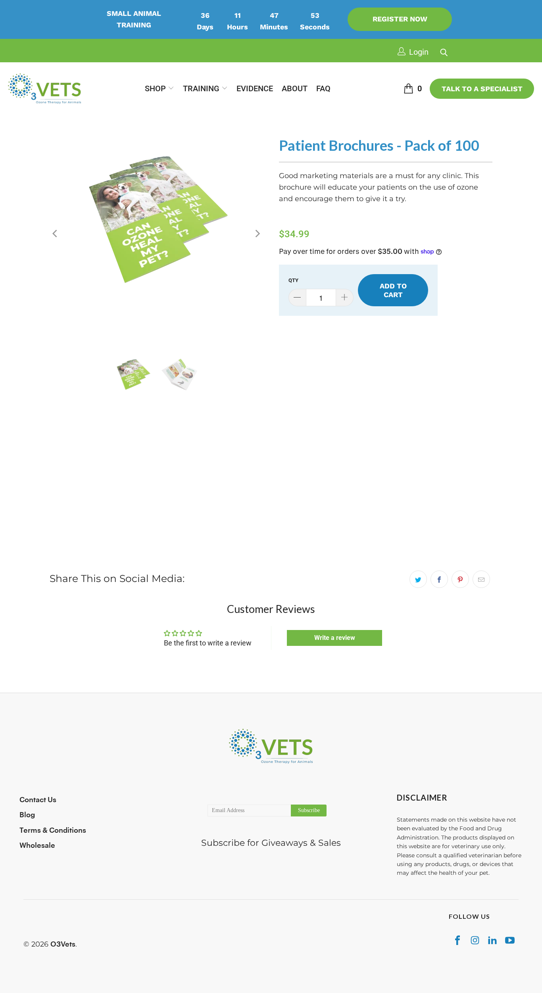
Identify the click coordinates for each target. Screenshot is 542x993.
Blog (27, 814)
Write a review (334, 638)
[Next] (257, 233)
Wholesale (37, 845)
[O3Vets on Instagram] (475, 940)
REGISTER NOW (400, 19)
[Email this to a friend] (481, 579)
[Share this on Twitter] (418, 579)
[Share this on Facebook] (439, 579)
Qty (293, 280)
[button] (159, 89)
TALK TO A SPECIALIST (482, 89)
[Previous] (55, 233)
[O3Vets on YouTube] (510, 940)
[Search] (442, 50)
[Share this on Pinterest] (460, 579)
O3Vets (62, 944)
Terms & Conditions (52, 830)
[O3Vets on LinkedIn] (492, 940)
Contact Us (37, 799)
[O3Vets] (44, 88)
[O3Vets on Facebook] (457, 940)
